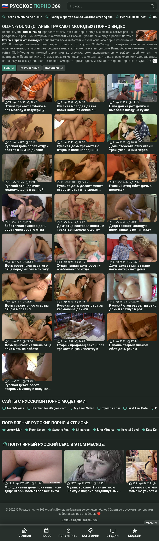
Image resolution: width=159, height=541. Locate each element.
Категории (90, 535)
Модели (134, 535)
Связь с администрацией (79, 520)
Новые (9, 68)
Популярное (68, 535)
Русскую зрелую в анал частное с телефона (81, 17)
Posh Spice (37, 429)
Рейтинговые (29, 68)
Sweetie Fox (60, 429)
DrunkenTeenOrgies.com (49, 408)
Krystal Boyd (130, 429)
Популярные (54, 68)
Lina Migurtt (105, 429)
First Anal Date (138, 408)
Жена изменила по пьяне (24, 17)
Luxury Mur (14, 429)
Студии (112, 535)
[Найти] (152, 6)
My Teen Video (84, 408)
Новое (46, 535)
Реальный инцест (133, 17)
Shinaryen (83, 429)
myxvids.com (111, 408)
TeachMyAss (15, 408)
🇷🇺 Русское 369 (31, 6)
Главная (24, 535)
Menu (150, 522)
